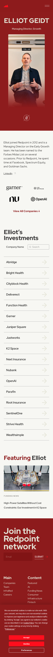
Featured (32, 583)
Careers (8, 594)
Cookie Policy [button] (28, 623)
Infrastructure (35, 598)
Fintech (32, 602)
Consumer (33, 594)
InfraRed (8, 590)
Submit (39, 556)
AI (29, 587)
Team (6, 587)
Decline (26, 644)
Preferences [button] (9, 629)
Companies (9, 583)
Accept (26, 638)
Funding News (35, 590)
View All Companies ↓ (26, 211)
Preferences (26, 650)
